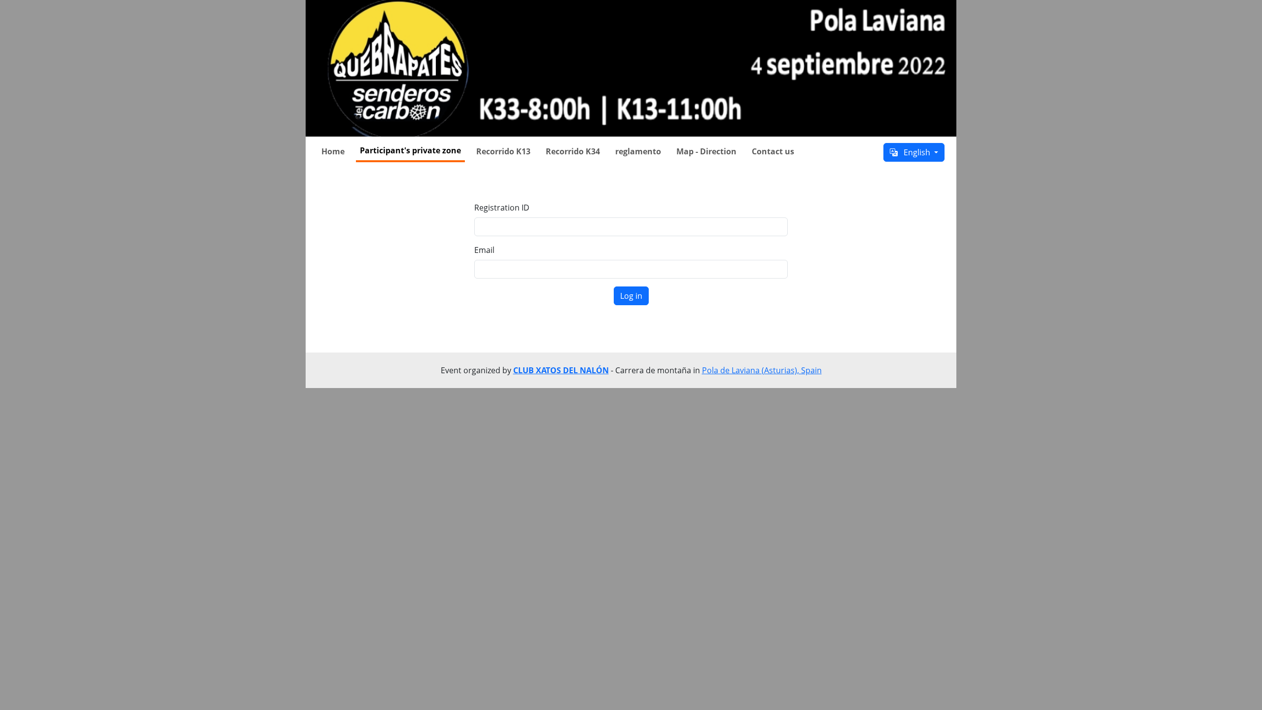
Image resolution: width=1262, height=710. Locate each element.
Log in (631, 295)
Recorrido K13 (503, 151)
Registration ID (501, 207)
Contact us (773, 151)
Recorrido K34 (573, 151)
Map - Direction (706, 151)
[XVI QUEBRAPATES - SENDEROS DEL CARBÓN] (631, 68)
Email (484, 250)
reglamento (638, 151)
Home (333, 151)
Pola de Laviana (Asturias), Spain (762, 370)
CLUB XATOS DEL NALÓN (561, 370)
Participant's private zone (410, 150)
